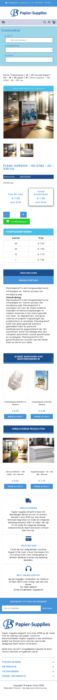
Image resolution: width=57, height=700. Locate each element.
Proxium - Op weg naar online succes (30, 688)
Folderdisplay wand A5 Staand (42, 403)
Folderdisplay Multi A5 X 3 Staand (15, 403)
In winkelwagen (19, 221)
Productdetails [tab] (28, 280)
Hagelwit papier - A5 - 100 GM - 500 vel (42, 473)
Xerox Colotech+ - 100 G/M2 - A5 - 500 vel (15, 473)
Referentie (9, 176)
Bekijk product (15, 416)
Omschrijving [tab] (28, 273)
